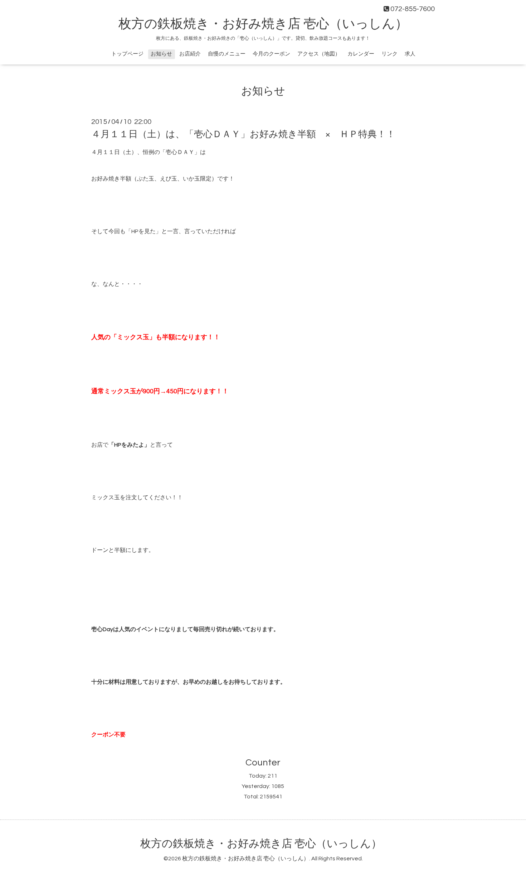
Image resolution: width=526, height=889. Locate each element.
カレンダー (360, 54)
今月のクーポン (271, 54)
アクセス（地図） (318, 54)
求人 (410, 54)
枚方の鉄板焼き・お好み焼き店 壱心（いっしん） (263, 24)
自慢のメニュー (226, 54)
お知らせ (161, 54)
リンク (389, 54)
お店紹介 (190, 54)
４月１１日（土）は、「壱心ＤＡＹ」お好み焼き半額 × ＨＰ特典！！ (243, 134)
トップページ (127, 54)
